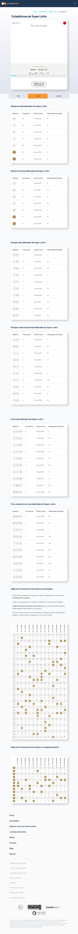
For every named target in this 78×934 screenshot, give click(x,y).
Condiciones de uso (17, 888)
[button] (75, 3)
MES (18, 96)
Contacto (13, 883)
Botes (12, 837)
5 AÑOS (58, 96)
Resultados (43, 11)
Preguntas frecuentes (18, 863)
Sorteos (13, 843)
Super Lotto (53, 11)
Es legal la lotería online (18, 873)
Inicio (35, 11)
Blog (11, 848)
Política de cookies (16, 893)
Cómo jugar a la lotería (18, 868)
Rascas (13, 854)
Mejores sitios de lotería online (23, 826)
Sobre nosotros (15, 878)
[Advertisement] (39, 48)
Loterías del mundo (18, 832)
